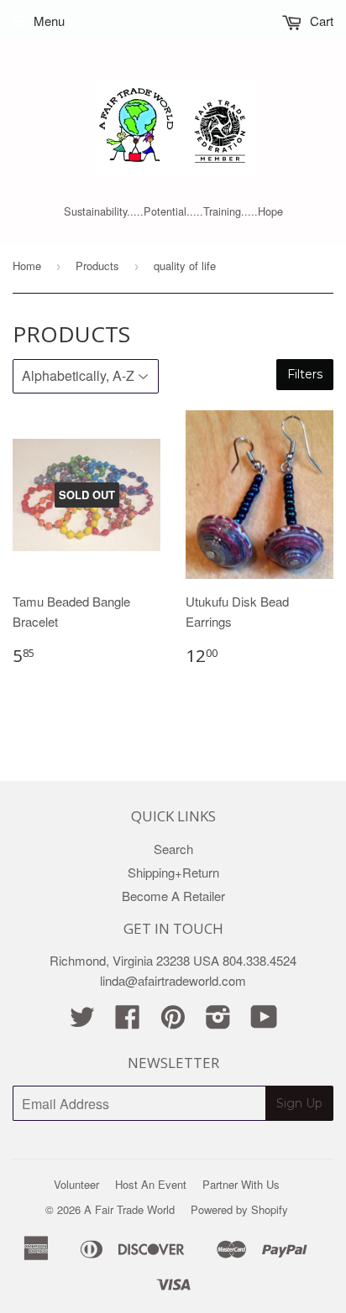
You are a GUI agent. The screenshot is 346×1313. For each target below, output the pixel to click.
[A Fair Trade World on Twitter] (82, 1021)
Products (97, 266)
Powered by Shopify (239, 1209)
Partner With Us (241, 1184)
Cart (320, 20)
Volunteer (76, 1184)
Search (173, 848)
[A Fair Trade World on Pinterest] (173, 1021)
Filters (304, 374)
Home (27, 266)
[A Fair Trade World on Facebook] (127, 1021)
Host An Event (150, 1184)
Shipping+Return (173, 872)
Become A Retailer (173, 895)
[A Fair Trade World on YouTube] (264, 1021)
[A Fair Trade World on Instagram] (218, 1021)
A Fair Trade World (129, 1209)
